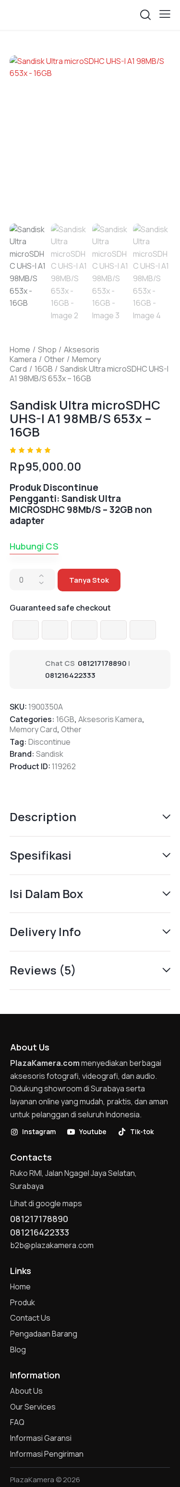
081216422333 (70, 675)
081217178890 (102, 663)
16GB (44, 368)
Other (54, 359)
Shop (47, 349)
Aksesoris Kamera (110, 719)
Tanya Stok (89, 580)
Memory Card (33, 729)
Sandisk (49, 754)
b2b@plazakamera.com (52, 1245)
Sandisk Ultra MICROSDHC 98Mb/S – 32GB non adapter (81, 509)
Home (20, 349)
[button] (164, 14)
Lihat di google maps (46, 1203)
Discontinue (49, 742)
